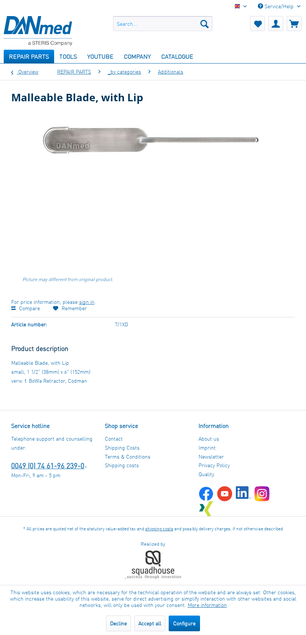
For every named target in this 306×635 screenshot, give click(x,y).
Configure (184, 623)
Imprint (207, 447)
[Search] (204, 23)
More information (207, 605)
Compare (29, 308)
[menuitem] (163, 23)
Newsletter (211, 456)
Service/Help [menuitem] (279, 6)
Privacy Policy (214, 465)
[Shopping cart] (294, 23)
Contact (114, 438)
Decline (118, 623)
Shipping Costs (122, 447)
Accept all (149, 623)
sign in (86, 302)
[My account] (275, 23)
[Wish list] (257, 23)
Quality (206, 474)
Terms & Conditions (127, 456)
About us (209, 438)
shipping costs (159, 528)
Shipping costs (122, 465)
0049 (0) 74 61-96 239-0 (47, 465)
